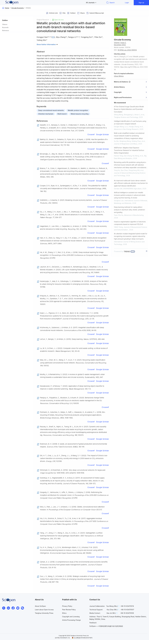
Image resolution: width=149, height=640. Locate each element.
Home (7, 8)
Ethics (64, 613)
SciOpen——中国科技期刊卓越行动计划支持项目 (106, 626)
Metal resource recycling (79, 114)
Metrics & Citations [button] (121, 82)
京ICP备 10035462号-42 (62, 638)
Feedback (93, 623)
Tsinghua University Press (44, 613)
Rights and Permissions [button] (123, 97)
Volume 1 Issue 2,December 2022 (120, 44)
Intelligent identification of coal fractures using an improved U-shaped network (130, 122)
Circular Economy (17, 8)
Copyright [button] (118, 92)
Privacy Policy (67, 606)
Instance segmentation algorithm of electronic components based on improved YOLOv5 (130, 223)
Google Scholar (102, 134)
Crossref (91, 134)
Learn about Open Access (44, 610)
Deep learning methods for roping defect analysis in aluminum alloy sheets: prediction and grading (129, 209)
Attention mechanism (45, 114)
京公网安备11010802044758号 (83, 638)
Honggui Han (42, 37)
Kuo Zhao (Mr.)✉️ (113, 610)
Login (127, 2)
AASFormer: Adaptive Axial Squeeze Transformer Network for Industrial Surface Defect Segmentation (129, 150)
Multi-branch (62, 114)
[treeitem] (17, 24)
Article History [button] (119, 87)
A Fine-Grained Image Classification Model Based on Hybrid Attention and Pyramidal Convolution (129, 109)
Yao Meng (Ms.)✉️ (113, 606)
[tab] (131, 81)
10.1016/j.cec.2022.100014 (127, 50)
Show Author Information (46, 44)
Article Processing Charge (71, 620)
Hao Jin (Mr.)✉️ (112, 613)
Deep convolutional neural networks (51, 110)
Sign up (141, 2)
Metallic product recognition (78, 110)
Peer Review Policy (69, 610)
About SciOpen (40, 606)
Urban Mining (119, 76)
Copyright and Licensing (71, 616)
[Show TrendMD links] (146, 251)
